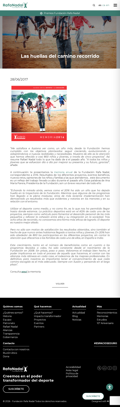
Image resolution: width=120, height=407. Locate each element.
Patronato (9, 323)
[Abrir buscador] (94, 5)
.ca (103, 5)
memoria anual (63, 172)
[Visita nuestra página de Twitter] (109, 369)
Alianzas (7, 330)
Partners (39, 326)
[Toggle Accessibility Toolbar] (109, 387)
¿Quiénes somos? (13, 312)
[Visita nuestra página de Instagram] (104, 369)
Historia (7, 316)
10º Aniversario (105, 323)
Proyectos (40, 319)
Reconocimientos (107, 312)
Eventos (38, 323)
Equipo (7, 319)
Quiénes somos (13, 306)
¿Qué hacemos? (43, 312)
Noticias (76, 319)
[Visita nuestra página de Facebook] (99, 369)
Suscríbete (16, 389)
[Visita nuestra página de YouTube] (114, 369)
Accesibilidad (73, 367)
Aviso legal (72, 370)
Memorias (102, 316)
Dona (6, 356)
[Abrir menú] (115, 5)
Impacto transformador (47, 316)
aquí (24, 271)
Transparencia (11, 333)
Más (99, 306)
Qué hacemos (43, 306)
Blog (75, 316)
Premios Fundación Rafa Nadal (62, 13)
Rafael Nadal (10, 326)
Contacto (8, 343)
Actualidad (79, 306)
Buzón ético (10, 353)
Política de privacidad (72, 375)
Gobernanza (10, 337)
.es (99, 5)
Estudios (102, 319)
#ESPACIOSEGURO (105, 343)
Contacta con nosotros (16, 349)
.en (107, 5)
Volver (60, 283)
